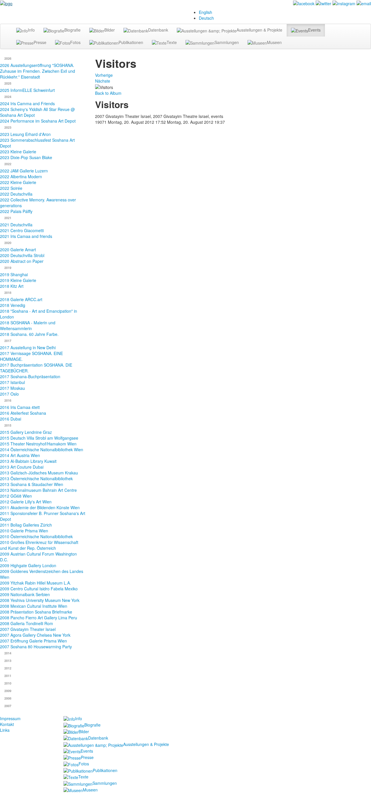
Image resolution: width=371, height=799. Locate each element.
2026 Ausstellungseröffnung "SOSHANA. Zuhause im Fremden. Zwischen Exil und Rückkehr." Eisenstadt (37, 71)
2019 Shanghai (14, 274)
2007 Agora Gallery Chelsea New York (35, 635)
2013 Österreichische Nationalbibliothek (36, 478)
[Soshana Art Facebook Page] (303, 3)
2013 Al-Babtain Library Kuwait (28, 461)
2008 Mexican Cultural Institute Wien (33, 606)
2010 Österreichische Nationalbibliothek (36, 536)
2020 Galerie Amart (18, 249)
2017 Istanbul (12, 382)
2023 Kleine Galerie (18, 151)
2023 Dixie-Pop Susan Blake (26, 157)
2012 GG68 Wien (16, 496)
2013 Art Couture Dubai (21, 467)
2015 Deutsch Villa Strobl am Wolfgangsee (39, 438)
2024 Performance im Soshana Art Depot (38, 121)
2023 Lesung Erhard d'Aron (25, 134)
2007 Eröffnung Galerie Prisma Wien (33, 641)
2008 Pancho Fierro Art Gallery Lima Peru (38, 617)
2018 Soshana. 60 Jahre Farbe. (29, 334)
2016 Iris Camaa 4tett (20, 407)
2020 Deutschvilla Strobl (22, 255)
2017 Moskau (12, 388)
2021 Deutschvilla (16, 224)
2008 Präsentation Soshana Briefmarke (36, 612)
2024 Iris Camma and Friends (27, 103)
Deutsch (206, 18)
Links (5, 730)
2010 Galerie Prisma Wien (24, 531)
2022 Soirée (11, 188)
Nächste (102, 81)
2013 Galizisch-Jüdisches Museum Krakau (39, 473)
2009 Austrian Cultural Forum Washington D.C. (38, 557)
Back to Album (108, 93)
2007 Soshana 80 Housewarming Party (36, 646)
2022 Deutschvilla (16, 194)
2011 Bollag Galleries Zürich (26, 525)
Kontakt (7, 724)
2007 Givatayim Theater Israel (28, 629)
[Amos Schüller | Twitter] (323, 3)
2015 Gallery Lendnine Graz (26, 432)
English (205, 12)
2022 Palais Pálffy (16, 211)
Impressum (10, 718)
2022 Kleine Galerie (18, 182)
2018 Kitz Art (11, 286)
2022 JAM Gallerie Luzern (24, 171)
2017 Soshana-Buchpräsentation (30, 376)
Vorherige (104, 75)
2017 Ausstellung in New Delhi (28, 347)
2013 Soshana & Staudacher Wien (31, 484)
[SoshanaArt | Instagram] (343, 3)
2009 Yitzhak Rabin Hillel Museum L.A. (35, 583)
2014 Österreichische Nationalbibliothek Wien (41, 449)
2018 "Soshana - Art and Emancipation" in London (38, 314)
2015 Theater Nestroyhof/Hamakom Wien (38, 444)
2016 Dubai (10, 419)
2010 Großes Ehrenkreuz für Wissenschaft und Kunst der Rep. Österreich (39, 545)
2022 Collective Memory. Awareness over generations (38, 202)
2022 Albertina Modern (21, 176)
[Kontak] (364, 3)
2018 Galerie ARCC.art (21, 299)
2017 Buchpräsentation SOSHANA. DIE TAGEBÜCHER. (36, 368)
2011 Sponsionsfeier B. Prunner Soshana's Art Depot (42, 516)
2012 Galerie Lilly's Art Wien (26, 502)
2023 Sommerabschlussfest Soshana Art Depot (37, 143)
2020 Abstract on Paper (21, 261)
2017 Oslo (9, 394)
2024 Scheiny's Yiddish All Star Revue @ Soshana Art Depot (37, 112)
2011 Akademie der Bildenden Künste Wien (40, 507)
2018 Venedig (12, 305)
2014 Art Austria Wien (20, 455)
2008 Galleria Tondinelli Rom (26, 623)
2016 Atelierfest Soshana (23, 413)
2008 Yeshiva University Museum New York (39, 600)
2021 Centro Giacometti (22, 230)
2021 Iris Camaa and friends (26, 236)
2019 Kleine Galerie (18, 280)
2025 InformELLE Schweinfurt (27, 90)
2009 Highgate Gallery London (28, 565)
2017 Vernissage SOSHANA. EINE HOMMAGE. (31, 356)
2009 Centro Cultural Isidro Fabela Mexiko (39, 588)
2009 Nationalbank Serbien (25, 594)
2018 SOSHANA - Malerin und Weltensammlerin (27, 325)
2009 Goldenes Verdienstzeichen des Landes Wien (41, 574)
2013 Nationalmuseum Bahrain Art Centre (38, 490)
